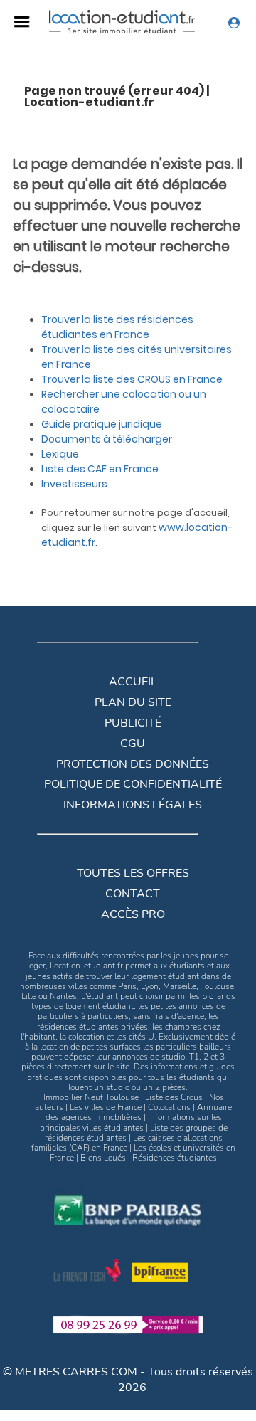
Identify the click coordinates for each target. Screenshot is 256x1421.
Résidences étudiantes (174, 1157)
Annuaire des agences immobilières (139, 1112)
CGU (132, 743)
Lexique (60, 454)
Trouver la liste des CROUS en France (132, 379)
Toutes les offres (133, 873)
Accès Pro (133, 914)
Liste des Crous (174, 1097)
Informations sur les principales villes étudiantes (131, 1122)
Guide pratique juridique (101, 424)
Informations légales (132, 805)
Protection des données (132, 764)
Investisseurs (74, 484)
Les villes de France (106, 1107)
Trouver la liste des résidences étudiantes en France (117, 327)
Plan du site (133, 702)
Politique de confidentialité (133, 784)
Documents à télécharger (106, 439)
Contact (132, 894)
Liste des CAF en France (100, 469)
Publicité (133, 723)
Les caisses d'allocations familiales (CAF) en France (127, 1142)
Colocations (169, 1107)
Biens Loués (103, 1157)
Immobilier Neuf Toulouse (91, 1097)
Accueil (133, 682)
